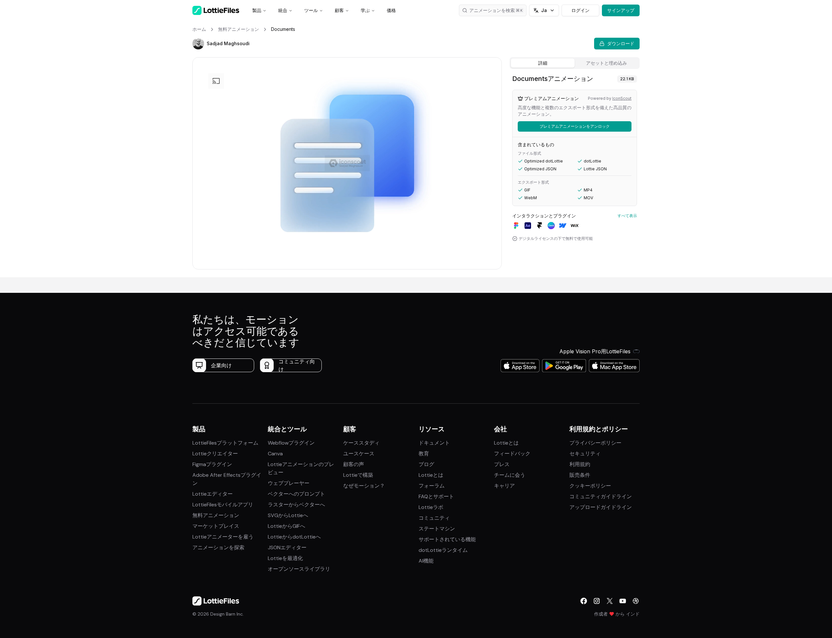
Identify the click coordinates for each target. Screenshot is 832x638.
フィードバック (512, 453)
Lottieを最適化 (285, 558)
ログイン (580, 10)
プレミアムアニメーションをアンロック (575, 126)
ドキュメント (434, 442)
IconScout (621, 98)
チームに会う (509, 475)
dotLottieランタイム (443, 550)
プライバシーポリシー (595, 442)
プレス (502, 464)
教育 (424, 453)
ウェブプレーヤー (288, 483)
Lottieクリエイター (215, 453)
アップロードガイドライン (600, 507)
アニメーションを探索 (218, 547)
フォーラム (432, 485)
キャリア (504, 485)
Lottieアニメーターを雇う (223, 536)
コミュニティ (434, 517)
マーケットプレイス (215, 526)
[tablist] (575, 63)
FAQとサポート (436, 496)
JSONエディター (287, 547)
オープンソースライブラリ (299, 569)
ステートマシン (437, 528)
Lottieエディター (212, 493)
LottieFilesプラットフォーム (225, 442)
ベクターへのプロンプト (296, 493)
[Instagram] (597, 601)
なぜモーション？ (364, 485)
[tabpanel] (575, 174)
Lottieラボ (431, 507)
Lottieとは (431, 475)
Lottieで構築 (358, 475)
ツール (311, 10)
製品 (256, 10)
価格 (391, 10)
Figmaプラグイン (212, 464)
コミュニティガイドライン (600, 496)
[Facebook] (584, 601)
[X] (610, 601)
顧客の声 (353, 464)
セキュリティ (585, 453)
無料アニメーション (215, 515)
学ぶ (365, 10)
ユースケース (358, 453)
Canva (275, 453)
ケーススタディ (361, 442)
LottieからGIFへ (286, 526)
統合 (282, 10)
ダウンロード (620, 43)
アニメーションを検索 (492, 10)
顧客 (339, 10)
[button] (198, 43)
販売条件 (579, 475)
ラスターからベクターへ (296, 504)
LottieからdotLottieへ (294, 536)
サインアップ (620, 10)
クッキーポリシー (590, 485)
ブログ (426, 464)
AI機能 (426, 560)
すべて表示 (627, 215)
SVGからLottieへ (288, 515)
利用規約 (579, 464)
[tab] (543, 63)
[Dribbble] (636, 601)
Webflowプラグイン (291, 442)
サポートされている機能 (447, 539)
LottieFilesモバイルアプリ (222, 504)
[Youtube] (623, 601)
